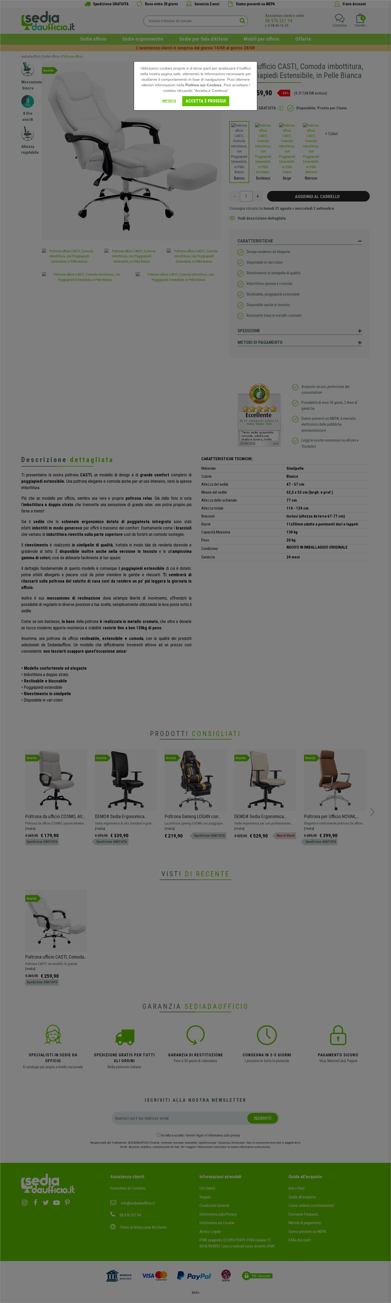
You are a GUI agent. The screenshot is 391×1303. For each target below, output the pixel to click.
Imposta (169, 101)
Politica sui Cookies (203, 85)
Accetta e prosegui (206, 101)
